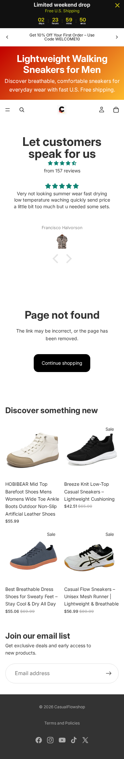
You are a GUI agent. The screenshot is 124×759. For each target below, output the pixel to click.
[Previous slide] (7, 37)
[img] (62, 163)
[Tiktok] (74, 740)
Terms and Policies (62, 723)
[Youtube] (62, 740)
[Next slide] (116, 37)
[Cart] (116, 109)
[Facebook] (39, 740)
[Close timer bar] (117, 5)
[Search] (22, 109)
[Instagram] (50, 740)
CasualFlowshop (69, 706)
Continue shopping (62, 363)
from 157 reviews (62, 170)
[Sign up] (109, 673)
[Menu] (7, 110)
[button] (57, 258)
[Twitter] (85, 740)
